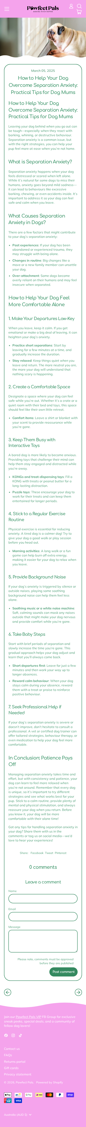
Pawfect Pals (24, 1082)
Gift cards (11, 1068)
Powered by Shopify (49, 1082)
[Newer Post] (78, 992)
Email (12, 909)
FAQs (8, 1055)
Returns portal (14, 1062)
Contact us (12, 1049)
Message (14, 927)
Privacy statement (17, 1074)
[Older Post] (7, 992)
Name (12, 891)
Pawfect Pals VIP (28, 1017)
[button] (79, 6)
